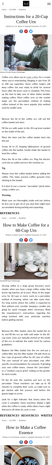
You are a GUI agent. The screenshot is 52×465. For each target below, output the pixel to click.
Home (4, 10)
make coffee (32, 77)
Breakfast (22, 10)
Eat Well (13, 10)
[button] (21, 31)
